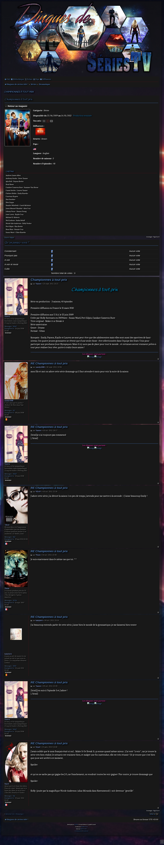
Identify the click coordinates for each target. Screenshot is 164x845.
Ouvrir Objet (9, 238)
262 (14, 537)
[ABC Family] (40, 131)
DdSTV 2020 (84, 829)
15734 (15, 600)
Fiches (29, 79)
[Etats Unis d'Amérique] (34, 149)
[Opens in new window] (90, 356)
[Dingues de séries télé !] (81, 39)
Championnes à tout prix (19, 91)
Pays (37, 79)
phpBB (76, 824)
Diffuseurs (46, 79)
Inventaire (8, 333)
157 (14, 410)
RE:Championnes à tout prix (49, 363)
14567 (15, 326)
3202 (14, 666)
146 (14, 796)
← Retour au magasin (16, 106)
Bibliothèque (18, 79)
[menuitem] (7, 79)
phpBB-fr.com (84, 826)
